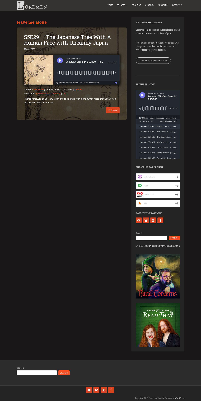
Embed (78, 89)
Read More (113, 110)
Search (139, 233)
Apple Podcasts (43, 93)
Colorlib (160, 398)
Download (38, 89)
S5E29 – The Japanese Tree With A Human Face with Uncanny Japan (67, 39)
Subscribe (162, 5)
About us (136, 5)
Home (110, 5)
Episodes (121, 5)
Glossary (149, 5)
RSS (65, 93)
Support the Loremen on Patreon (153, 60)
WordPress (179, 398)
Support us (177, 5)
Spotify (56, 93)
